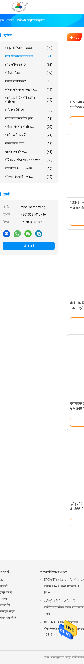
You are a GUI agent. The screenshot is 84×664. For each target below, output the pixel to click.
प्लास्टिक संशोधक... (28, 152)
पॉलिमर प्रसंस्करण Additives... (28, 160)
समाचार (4, 598)
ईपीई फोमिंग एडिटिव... (28, 64)
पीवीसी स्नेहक (28, 73)
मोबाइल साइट (7, 611)
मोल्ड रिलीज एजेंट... (28, 143)
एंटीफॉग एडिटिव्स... (28, 110)
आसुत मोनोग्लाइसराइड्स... (28, 48)
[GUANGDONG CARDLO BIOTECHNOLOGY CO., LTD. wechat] (28, 233)
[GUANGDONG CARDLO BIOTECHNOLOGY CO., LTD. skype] (38, 233)
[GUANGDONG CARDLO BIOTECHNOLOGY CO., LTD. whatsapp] (17, 233)
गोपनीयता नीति (8, 617)
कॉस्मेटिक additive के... (28, 168)
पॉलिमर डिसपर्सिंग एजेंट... (28, 177)
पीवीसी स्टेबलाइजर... (28, 81)
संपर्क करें (29, 246)
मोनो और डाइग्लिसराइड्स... (28, 56)
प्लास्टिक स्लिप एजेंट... (28, 135)
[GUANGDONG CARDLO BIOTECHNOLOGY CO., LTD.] (19, 6)
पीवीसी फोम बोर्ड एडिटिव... (28, 127)
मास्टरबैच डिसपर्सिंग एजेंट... (28, 118)
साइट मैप (5, 605)
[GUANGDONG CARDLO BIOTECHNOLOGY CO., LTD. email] (6, 233)
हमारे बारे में (6, 592)
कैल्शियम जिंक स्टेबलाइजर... (28, 89)
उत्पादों (3, 586)
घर (1, 580)
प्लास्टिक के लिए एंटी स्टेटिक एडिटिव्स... (28, 99)
